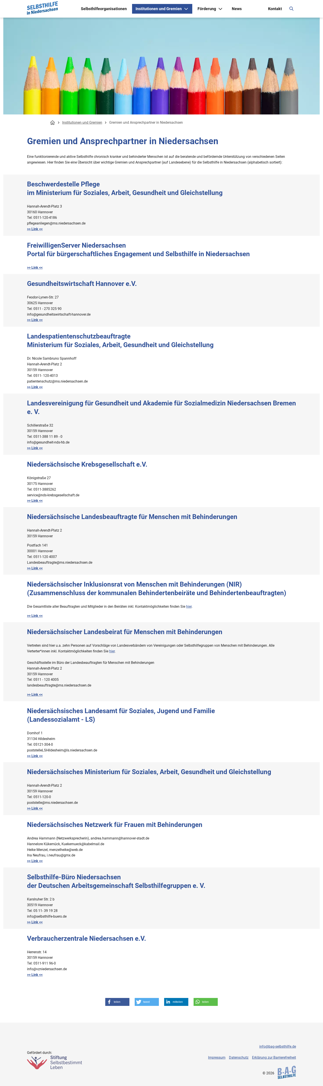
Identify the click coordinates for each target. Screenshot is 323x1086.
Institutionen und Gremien (82, 122)
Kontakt (275, 8)
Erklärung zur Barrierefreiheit (274, 1057)
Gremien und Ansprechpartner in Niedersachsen (146, 122)
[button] (117, 1002)
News (237, 8)
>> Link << (35, 229)
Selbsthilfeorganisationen (104, 8)
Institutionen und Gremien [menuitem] (159, 8)
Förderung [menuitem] (207, 8)
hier (189, 606)
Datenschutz (239, 1057)
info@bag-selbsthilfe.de (277, 1046)
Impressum (216, 1057)
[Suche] (291, 8)
